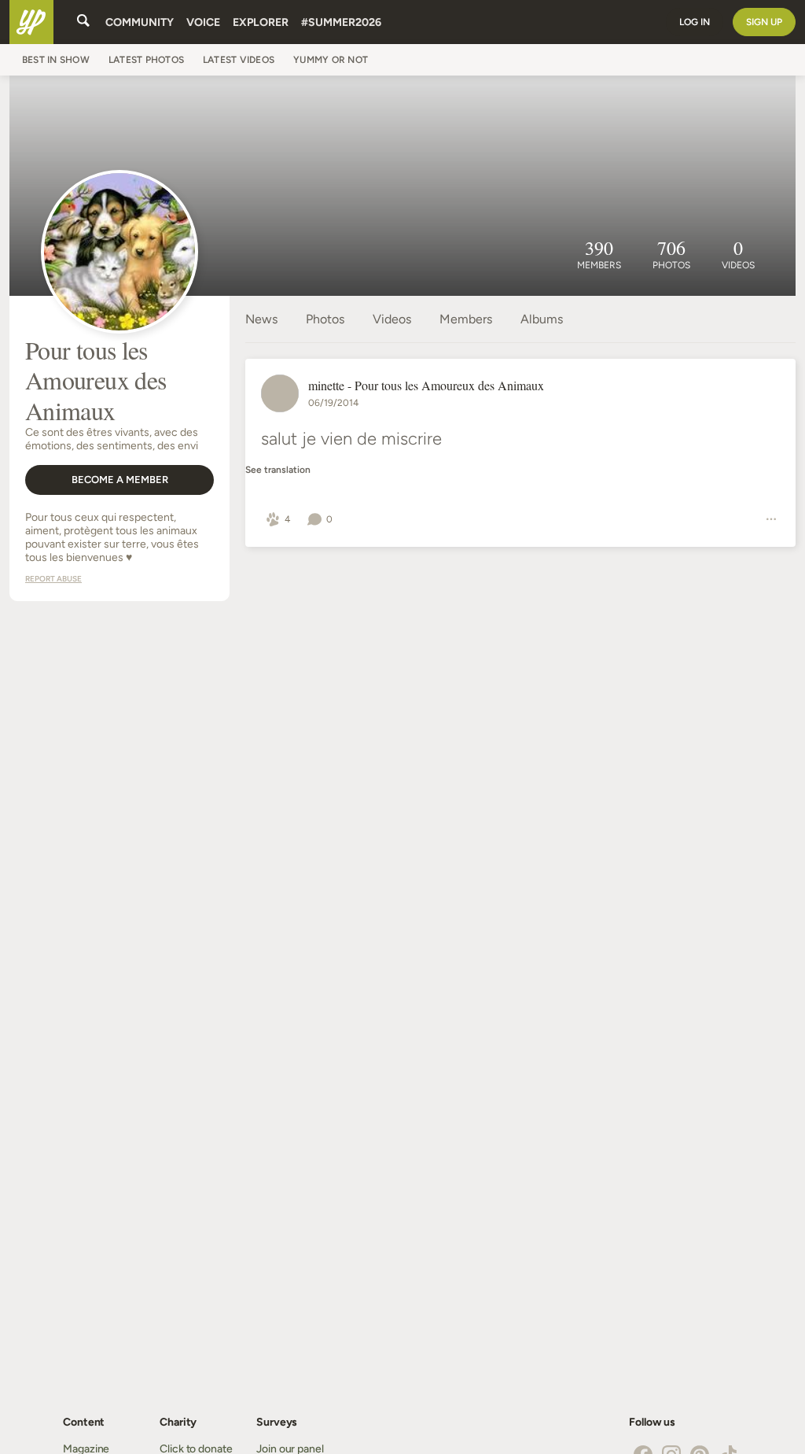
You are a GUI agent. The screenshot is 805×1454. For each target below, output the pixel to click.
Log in (694, 22)
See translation (278, 470)
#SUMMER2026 (341, 22)
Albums (541, 319)
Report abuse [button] (53, 579)
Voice (203, 22)
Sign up (764, 22)
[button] (278, 519)
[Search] (83, 22)
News (261, 319)
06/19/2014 (333, 402)
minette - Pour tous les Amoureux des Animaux (426, 385)
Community (139, 22)
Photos (325, 319)
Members (465, 319)
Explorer (261, 22)
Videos (392, 319)
